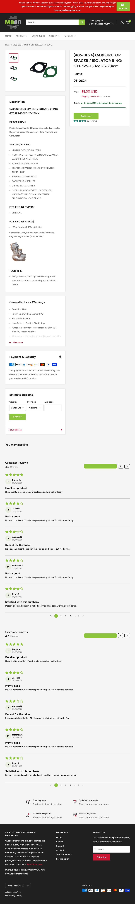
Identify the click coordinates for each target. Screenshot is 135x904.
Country (13, 402)
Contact (69, 36)
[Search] (82, 22)
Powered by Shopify (13, 896)
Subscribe (123, 8)
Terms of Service (64, 854)
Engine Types (38, 36)
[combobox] (52, 22)
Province (31, 402)
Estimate (17, 416)
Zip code (49, 402)
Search (59, 841)
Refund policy (62, 859)
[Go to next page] (84, 616)
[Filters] (120, 466)
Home (8, 36)
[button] (80, 121)
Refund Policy (15, 430)
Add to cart (86, 116)
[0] (127, 22)
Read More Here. (35, 864)
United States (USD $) (15, 886)
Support (53, 36)
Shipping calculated (90, 96)
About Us (20, 36)
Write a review (100, 466)
